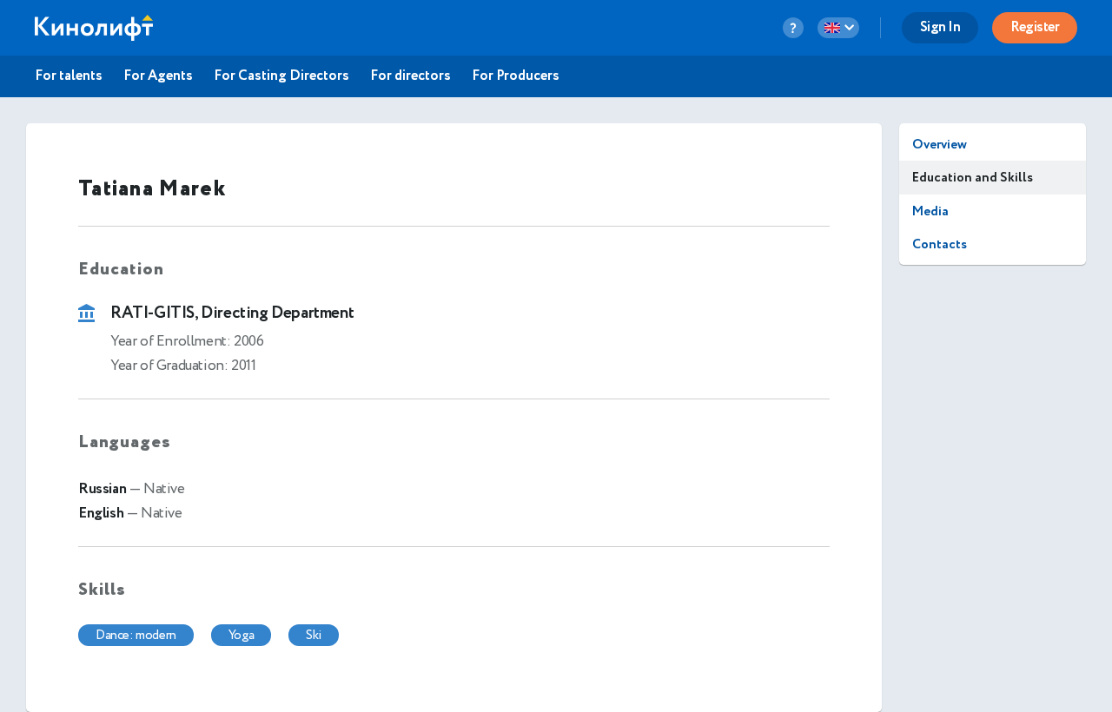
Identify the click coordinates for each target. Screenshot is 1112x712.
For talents (69, 76)
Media (930, 211)
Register (1034, 27)
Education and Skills (972, 177)
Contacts (939, 244)
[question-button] (793, 27)
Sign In (940, 27)
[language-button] (838, 27)
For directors (410, 76)
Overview (939, 144)
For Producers (515, 76)
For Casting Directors (281, 76)
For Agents (158, 76)
